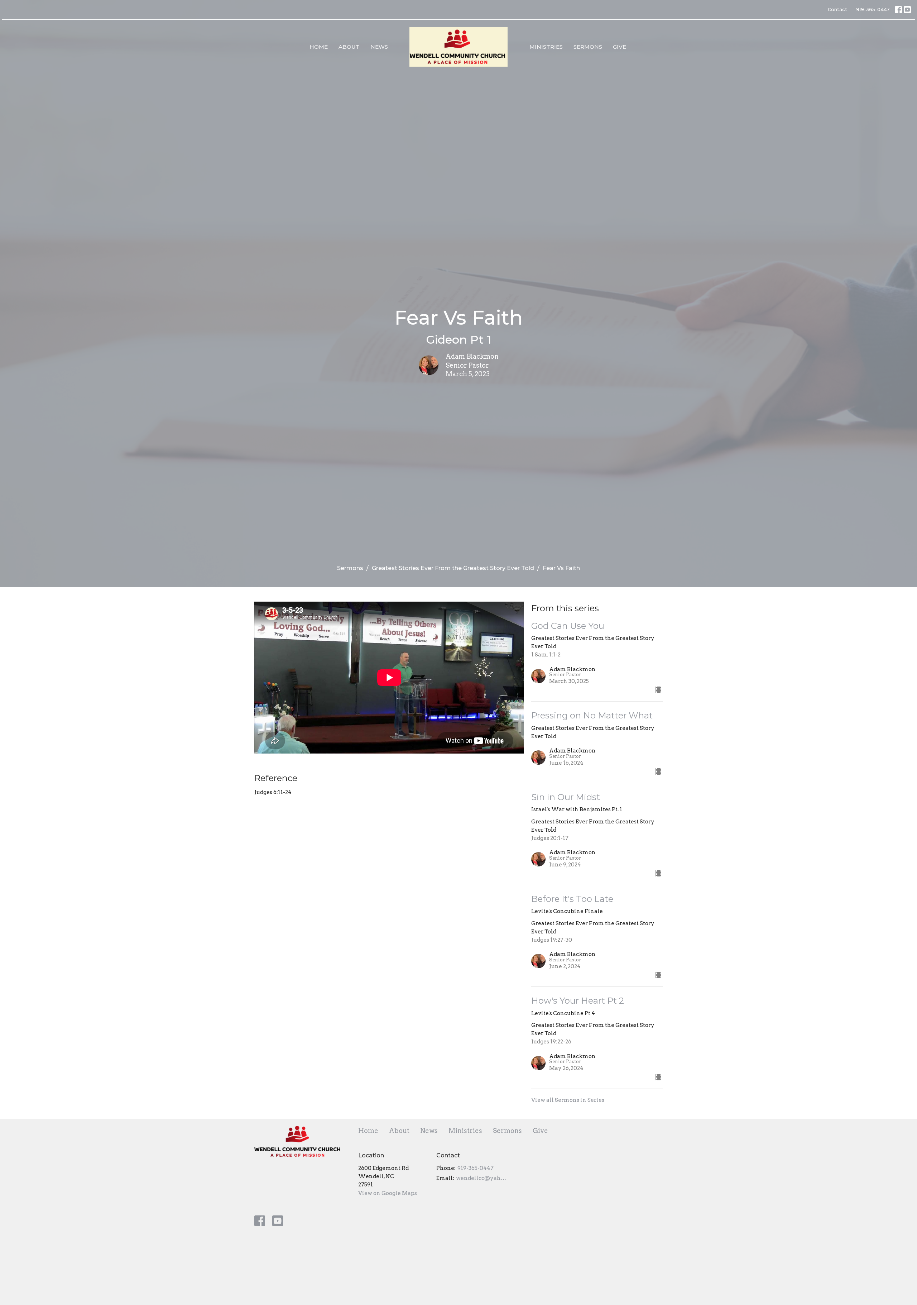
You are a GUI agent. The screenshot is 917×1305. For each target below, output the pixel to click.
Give (619, 46)
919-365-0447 (872, 9)
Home (318, 46)
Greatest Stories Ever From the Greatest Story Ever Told (453, 568)
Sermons (587, 46)
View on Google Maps (387, 1193)
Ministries (546, 46)
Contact (837, 9)
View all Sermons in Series (567, 1100)
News (379, 46)
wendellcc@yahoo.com (481, 1178)
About (349, 46)
